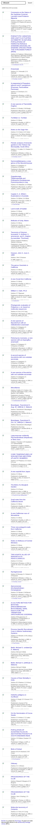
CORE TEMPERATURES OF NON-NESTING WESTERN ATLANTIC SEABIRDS (21, 456)
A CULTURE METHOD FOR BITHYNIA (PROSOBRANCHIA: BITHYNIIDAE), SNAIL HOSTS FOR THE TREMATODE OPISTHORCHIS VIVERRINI (21, 608)
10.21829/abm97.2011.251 (17, 64)
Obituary (14, 763)
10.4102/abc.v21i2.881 (17, 79)
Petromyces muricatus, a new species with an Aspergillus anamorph (22, 340)
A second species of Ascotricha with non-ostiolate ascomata (21, 357)
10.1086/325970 (15, 300)
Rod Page (18, 821)
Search (30, 3)
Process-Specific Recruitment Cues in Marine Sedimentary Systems (22, 631)
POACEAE (15, 69)
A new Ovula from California (21, 279)
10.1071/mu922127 (16, 759)
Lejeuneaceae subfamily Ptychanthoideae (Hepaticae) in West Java (21, 437)
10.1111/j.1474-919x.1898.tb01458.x (19, 495)
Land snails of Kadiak (19, 209)
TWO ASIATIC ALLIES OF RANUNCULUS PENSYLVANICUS (20, 556)
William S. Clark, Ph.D (19, 291)
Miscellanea (15, 388)
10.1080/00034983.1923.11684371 (19, 400)
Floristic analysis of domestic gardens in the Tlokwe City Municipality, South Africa (21, 145)
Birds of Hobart (16, 749)
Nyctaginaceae (16, 572)
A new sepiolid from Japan (20, 471)
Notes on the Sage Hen (19, 130)
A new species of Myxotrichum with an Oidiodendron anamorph (20, 323)
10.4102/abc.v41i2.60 (16, 581)
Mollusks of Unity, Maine (20, 220)
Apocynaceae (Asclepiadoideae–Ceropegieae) (18, 588)
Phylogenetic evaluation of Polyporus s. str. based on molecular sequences (20, 307)
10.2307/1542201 (16, 643)
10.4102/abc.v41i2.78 (16, 156)
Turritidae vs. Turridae (19, 118)
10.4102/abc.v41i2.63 (16, 598)
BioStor (3, 821)
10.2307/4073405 (16, 204)
